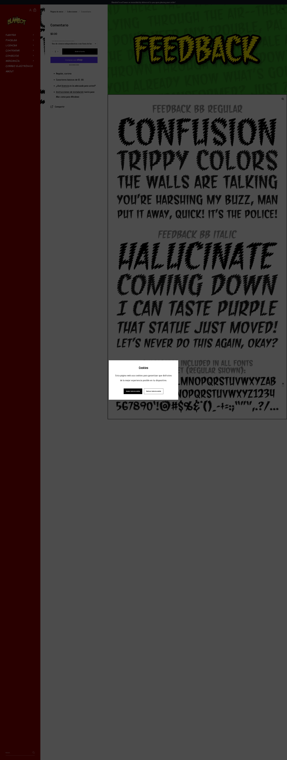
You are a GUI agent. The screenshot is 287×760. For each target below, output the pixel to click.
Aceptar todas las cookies (133, 391)
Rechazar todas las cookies (153, 391)
